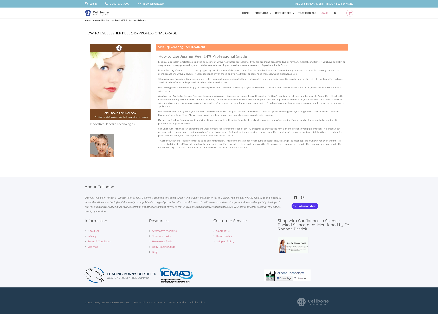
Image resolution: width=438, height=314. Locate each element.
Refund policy (141, 302)
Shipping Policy (225, 241)
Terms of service (177, 302)
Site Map (93, 246)
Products (261, 13)
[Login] (87, 3)
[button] (262, 13)
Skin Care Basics (161, 236)
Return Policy (224, 236)
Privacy (92, 236)
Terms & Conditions (99, 241)
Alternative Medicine (164, 230)
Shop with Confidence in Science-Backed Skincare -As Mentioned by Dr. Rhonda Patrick (314, 224)
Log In (93, 3)
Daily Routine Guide (163, 246)
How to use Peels (162, 241)
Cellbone (105, 302)
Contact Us (223, 230)
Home (88, 20)
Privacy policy (158, 302)
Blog (155, 252)
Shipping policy (197, 302)
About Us (93, 230)
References (283, 13)
